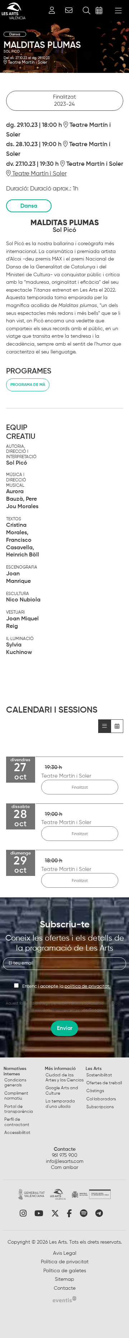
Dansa (14, 34)
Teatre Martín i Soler (27, 62)
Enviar (64, 1028)
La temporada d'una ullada (60, 1104)
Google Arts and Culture (62, 1090)
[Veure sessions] (104, 726)
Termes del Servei (67, 1010)
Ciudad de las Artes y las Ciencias (64, 1077)
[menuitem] (23, 1102)
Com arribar (64, 1167)
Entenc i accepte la (66, 986)
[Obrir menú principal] (118, 10)
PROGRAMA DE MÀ (27, 385)
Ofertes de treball (104, 1083)
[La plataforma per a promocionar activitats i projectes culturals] (64, 1299)
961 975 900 (64, 1155)
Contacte (65, 1149)
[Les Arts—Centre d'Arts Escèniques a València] (12, 11)
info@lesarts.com (64, 1161)
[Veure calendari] (117, 726)
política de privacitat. (87, 986)
